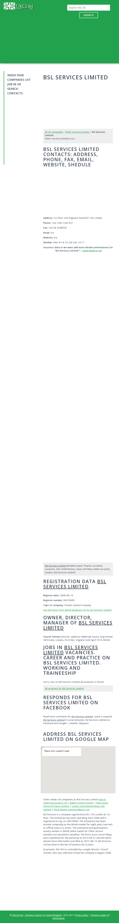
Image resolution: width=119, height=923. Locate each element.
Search (89, 15)
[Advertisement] (88, 40)
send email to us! (92, 250)
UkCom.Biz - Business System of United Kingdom (37, 915)
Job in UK (14, 84)
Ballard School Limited (81, 802)
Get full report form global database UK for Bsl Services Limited (77, 609)
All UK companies (54, 131)
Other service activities (77, 131)
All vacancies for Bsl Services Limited (64, 688)
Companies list (19, 80)
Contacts (15, 93)
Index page (15, 75)
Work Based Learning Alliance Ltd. (72, 809)
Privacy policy (81, 915)
